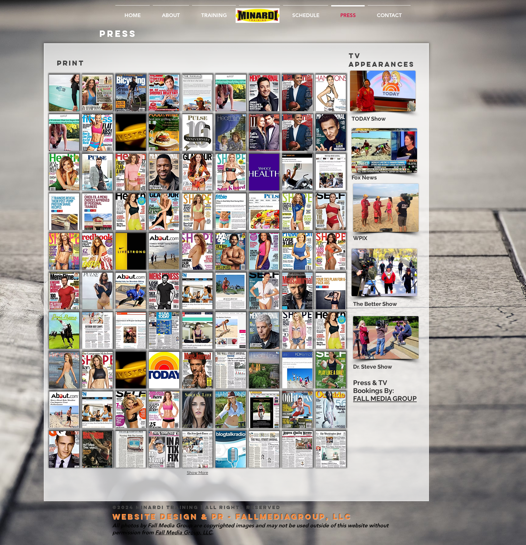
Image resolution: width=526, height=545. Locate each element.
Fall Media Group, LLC (183, 532)
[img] (197, 291)
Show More (197, 472)
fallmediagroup (281, 517)
